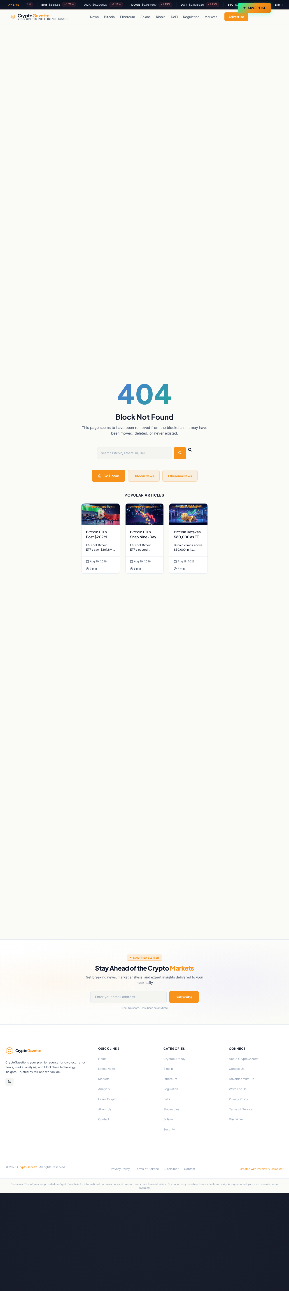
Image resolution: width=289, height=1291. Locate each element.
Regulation (191, 17)
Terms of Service (241, 1109)
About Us (104, 1109)
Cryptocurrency (174, 1059)
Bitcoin (109, 17)
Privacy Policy (238, 1099)
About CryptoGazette (244, 1059)
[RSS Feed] (9, 1082)
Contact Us (237, 1068)
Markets (211, 17)
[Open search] (273, 16)
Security (169, 1129)
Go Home (111, 476)
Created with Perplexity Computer (262, 1169)
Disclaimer (236, 1119)
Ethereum (127, 17)
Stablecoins (171, 1109)
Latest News (107, 1068)
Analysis (104, 1089)
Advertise (256, 8)
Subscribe (184, 997)
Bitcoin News (144, 476)
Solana (145, 17)
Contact (103, 1119)
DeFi (174, 17)
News (94, 17)
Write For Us (238, 1089)
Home (102, 1059)
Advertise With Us (241, 1079)
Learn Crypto (107, 1099)
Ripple (160, 17)
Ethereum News (180, 476)
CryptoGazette (27, 1167)
